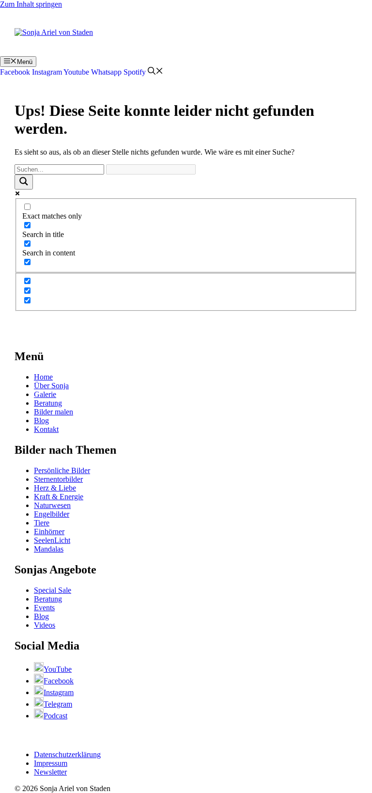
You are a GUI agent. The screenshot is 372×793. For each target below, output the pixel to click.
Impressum (50, 763)
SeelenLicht (52, 540)
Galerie (45, 394)
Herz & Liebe (55, 488)
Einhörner (49, 531)
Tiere (41, 523)
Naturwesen (52, 505)
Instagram (47, 72)
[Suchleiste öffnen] (155, 72)
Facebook (15, 72)
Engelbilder (51, 514)
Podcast (55, 716)
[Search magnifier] (24, 182)
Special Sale (52, 590)
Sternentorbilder (58, 479)
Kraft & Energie (58, 496)
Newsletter (50, 772)
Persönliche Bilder (62, 470)
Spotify (135, 72)
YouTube (58, 669)
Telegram (58, 704)
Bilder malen (53, 412)
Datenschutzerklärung (67, 754)
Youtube (76, 72)
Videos (44, 625)
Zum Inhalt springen (31, 4)
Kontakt (46, 429)
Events (44, 607)
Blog (41, 420)
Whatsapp (106, 72)
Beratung (48, 403)
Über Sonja (51, 385)
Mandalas (48, 549)
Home (43, 377)
